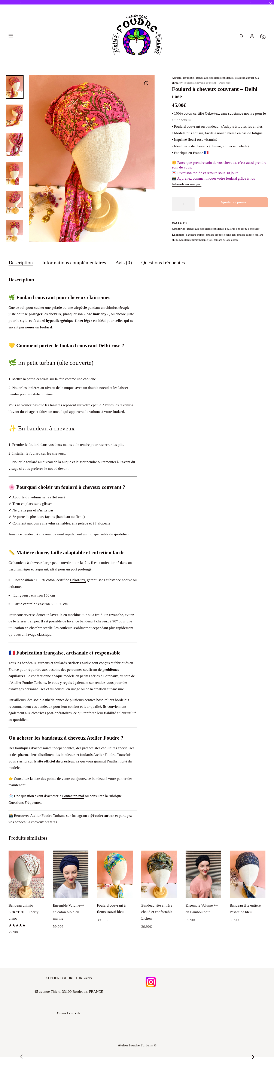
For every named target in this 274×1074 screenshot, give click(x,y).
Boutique (188, 94)
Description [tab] (21, 279)
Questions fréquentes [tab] (163, 279)
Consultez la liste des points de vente (42, 795)
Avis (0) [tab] (123, 279)
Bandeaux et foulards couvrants (214, 94)
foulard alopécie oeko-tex (221, 251)
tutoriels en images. (186, 201)
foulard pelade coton (226, 256)
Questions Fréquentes (25, 819)
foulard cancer (245, 251)
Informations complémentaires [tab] (74, 279)
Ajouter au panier (233, 219)
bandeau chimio (195, 251)
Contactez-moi (73, 813)
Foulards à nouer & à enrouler (242, 245)
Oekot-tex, (78, 597)
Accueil (176, 94)
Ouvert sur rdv (68, 1030)
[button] (146, 99)
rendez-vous (104, 699)
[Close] (270, 3)
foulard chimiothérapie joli (197, 256)
